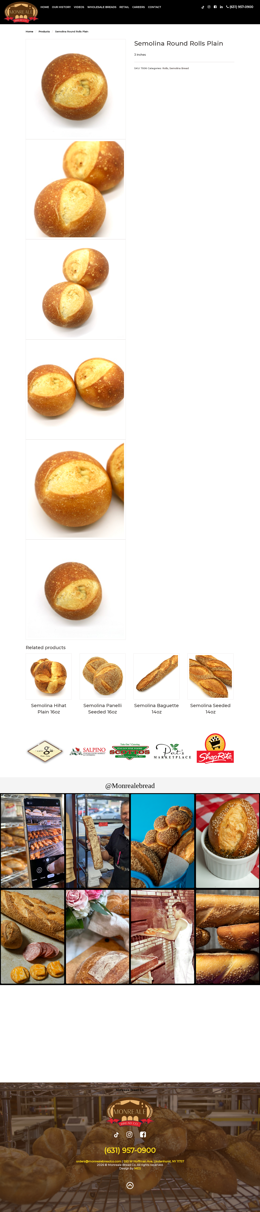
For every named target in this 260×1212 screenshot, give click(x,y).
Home (45, 7)
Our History (61, 7)
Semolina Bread (179, 68)
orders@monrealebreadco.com (98, 1161)
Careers (138, 7)
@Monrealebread (130, 786)
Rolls (165, 68)
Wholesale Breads (101, 7)
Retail (124, 7)
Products (44, 31)
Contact (154, 7)
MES (137, 1168)
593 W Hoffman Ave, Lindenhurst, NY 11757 (154, 1161)
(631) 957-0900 (130, 1150)
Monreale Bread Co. (130, 1090)
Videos (79, 7)
